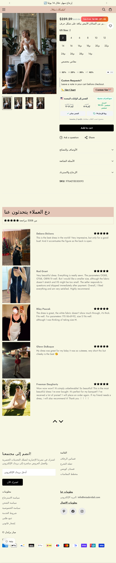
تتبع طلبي (7, 518)
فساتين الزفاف (68, 458)
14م (90, 53)
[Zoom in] (50, 19)
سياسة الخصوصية (11, 508)
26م (72, 53)
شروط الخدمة (9, 513)
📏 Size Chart (68, 90)
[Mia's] (58, 9)
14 (63, 45)
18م (88, 45)
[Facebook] (73, 511)
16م (80, 45)
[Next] (106, 3)
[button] (110, 9)
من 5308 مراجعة (28, 220)
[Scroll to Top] (110, 546)
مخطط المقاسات (69, 474)
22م (107, 45)
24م (63, 53)
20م (97, 45)
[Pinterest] (64, 511)
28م (81, 53)
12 (104, 37)
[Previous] (9, 3)
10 (96, 37)
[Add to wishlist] (110, 25)
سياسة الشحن (9, 503)
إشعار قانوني (8, 523)
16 (71, 45)
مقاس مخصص (68, 61)
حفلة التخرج (66, 464)
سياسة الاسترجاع (11, 497)
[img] (11, 220)
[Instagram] (82, 511)
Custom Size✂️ (103, 90)
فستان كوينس (67, 469)
